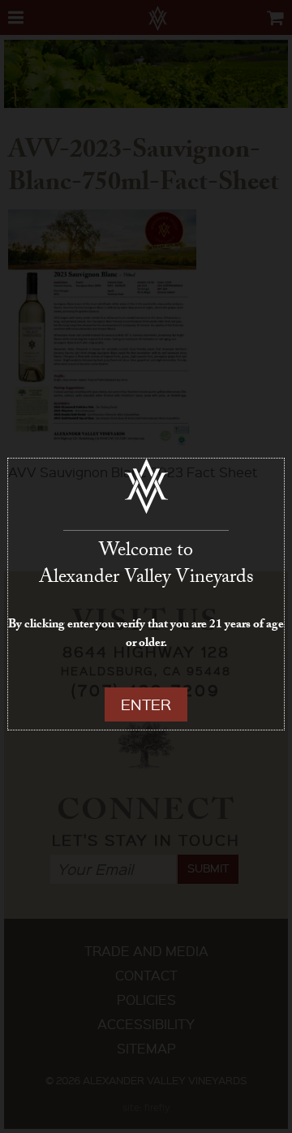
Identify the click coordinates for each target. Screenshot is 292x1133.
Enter (146, 704)
